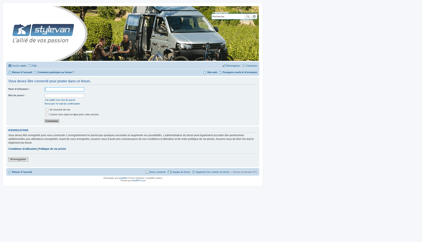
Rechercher (248, 16)
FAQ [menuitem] (34, 65)
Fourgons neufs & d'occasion (240, 72)
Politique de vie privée (52, 148)
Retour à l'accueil (22, 172)
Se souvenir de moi (59, 109)
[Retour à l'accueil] (9, 33)
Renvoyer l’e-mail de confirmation (62, 103)
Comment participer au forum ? (56, 72)
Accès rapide (19, 65)
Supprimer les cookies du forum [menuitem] (212, 172)
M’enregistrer (18, 159)
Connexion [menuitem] (251, 65)
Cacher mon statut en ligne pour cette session (74, 114)
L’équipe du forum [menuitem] (180, 172)
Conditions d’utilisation (22, 148)
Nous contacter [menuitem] (157, 172)
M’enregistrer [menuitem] (233, 65)
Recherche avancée (254, 16)
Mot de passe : (16, 95)
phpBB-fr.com (139, 180)
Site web (212, 72)
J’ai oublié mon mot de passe (60, 100)
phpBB (122, 178)
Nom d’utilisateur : (19, 89)
